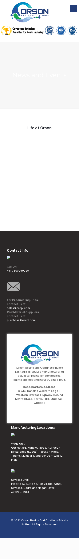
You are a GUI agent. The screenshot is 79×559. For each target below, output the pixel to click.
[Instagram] (49, 531)
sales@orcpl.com (18, 308)
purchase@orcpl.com (21, 320)
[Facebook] (30, 531)
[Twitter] (36, 531)
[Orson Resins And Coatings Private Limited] (29, 12)
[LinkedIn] (43, 531)
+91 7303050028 (18, 270)
